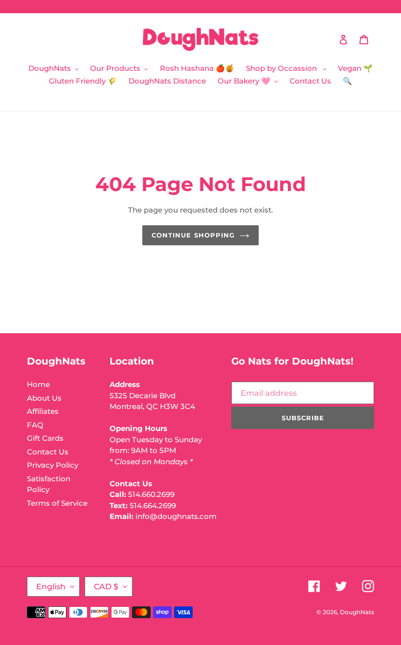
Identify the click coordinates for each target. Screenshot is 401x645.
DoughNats (357, 612)
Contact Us (47, 451)
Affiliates (43, 411)
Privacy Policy (52, 465)
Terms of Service (57, 503)
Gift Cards (45, 438)
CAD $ (106, 586)
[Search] (330, 39)
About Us (44, 398)
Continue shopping (193, 235)
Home (38, 384)
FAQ (35, 425)
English (51, 586)
